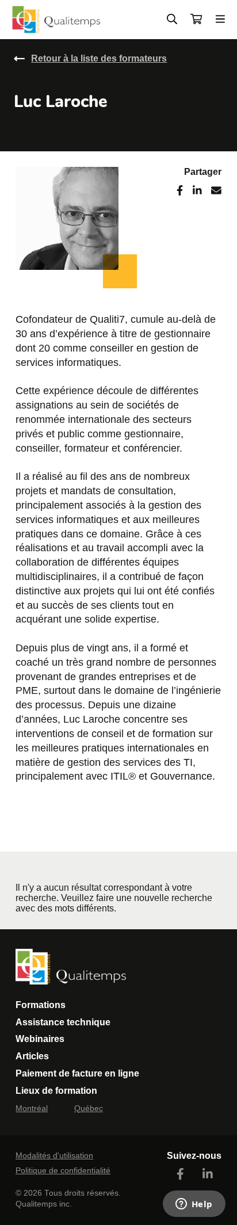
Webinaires (40, 1039)
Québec (88, 1108)
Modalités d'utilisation (54, 1155)
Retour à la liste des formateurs (99, 58)
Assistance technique (63, 1022)
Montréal (32, 1108)
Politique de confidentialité (63, 1170)
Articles (32, 1056)
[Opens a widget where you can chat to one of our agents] (193, 1204)
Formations (41, 1005)
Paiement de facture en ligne (77, 1073)
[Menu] (220, 19)
